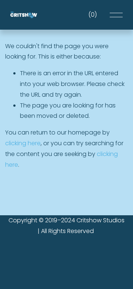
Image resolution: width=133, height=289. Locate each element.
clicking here (23, 143)
